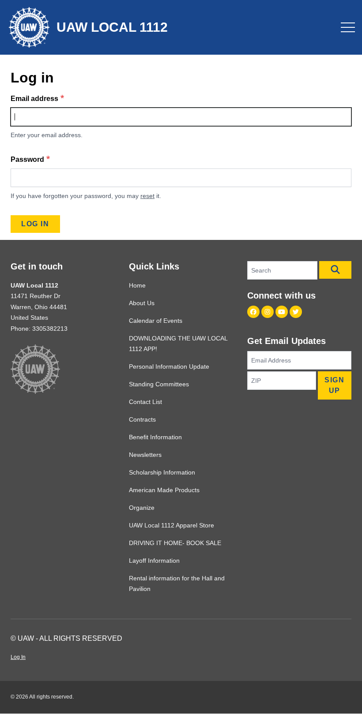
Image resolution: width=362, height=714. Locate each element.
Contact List (145, 401)
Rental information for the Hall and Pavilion (177, 583)
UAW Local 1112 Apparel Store (171, 525)
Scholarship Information (162, 472)
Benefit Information (155, 437)
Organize (142, 507)
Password (27, 159)
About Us (142, 303)
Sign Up (334, 385)
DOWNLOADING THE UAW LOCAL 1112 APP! (178, 343)
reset (147, 195)
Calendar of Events (155, 320)
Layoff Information (154, 560)
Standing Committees (159, 384)
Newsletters (145, 454)
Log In (18, 657)
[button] (335, 270)
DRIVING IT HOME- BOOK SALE (175, 542)
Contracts (142, 419)
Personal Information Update (169, 366)
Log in (35, 224)
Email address (34, 98)
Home (137, 285)
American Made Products (164, 489)
